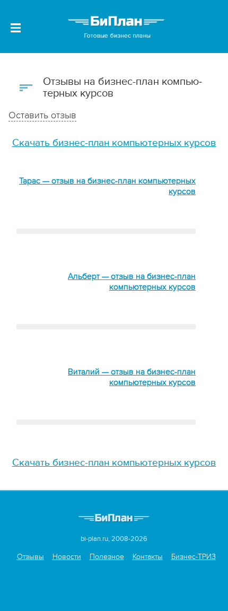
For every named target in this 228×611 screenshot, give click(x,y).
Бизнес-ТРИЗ (193, 556)
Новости (66, 556)
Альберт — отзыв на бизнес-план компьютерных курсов (132, 281)
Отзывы (30, 556)
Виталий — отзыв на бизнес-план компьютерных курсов (132, 377)
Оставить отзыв (42, 115)
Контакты (148, 556)
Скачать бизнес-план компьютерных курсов (114, 143)
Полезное (107, 556)
